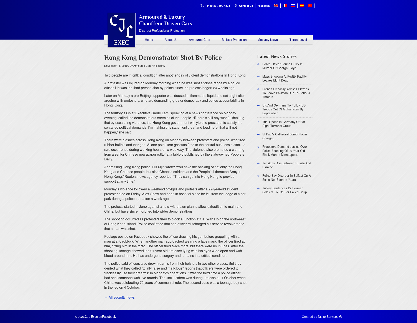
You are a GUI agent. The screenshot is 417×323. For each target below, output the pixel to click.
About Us (171, 39)
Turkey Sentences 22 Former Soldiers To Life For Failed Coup (284, 190)
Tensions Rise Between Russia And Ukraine (286, 165)
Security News (268, 39)
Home (149, 39)
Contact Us (246, 6)
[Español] (302, 5)
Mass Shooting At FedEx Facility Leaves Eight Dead (284, 78)
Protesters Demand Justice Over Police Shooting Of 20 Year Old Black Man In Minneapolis (284, 150)
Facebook (264, 6)
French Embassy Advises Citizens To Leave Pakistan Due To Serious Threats (286, 93)
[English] (276, 5)
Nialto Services (328, 316)
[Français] (285, 5)
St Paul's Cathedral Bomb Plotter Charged (284, 136)
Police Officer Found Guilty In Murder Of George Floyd (282, 66)
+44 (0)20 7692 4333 (217, 6)
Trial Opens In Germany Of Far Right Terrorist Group (283, 124)
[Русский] (293, 5)
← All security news (119, 297)
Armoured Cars (199, 39)
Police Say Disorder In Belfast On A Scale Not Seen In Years (286, 177)
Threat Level (298, 39)
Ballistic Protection (234, 39)
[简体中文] (310, 5)
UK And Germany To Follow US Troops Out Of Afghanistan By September (284, 109)
